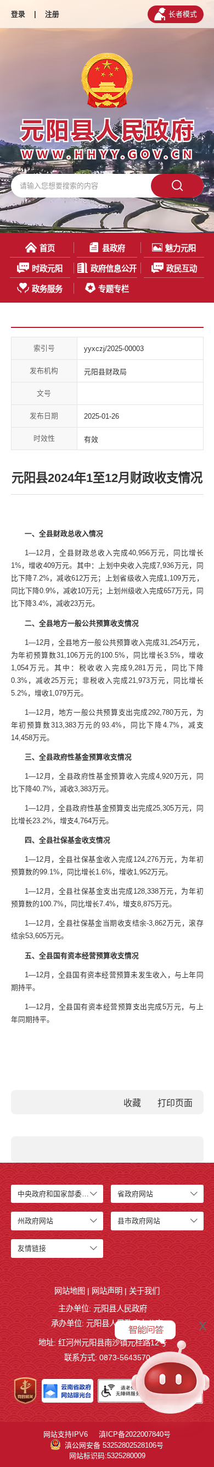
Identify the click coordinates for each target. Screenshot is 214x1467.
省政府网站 (135, 1194)
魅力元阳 (180, 248)
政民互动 (181, 268)
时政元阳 (47, 268)
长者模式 (182, 14)
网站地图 (69, 1291)
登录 (18, 14)
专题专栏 (113, 288)
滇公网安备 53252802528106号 (114, 1445)
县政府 (113, 248)
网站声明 (107, 1291)
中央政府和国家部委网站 (57, 1194)
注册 (52, 14)
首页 (47, 248)
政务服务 (47, 288)
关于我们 (144, 1291)
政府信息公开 (114, 268)
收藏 (132, 1103)
